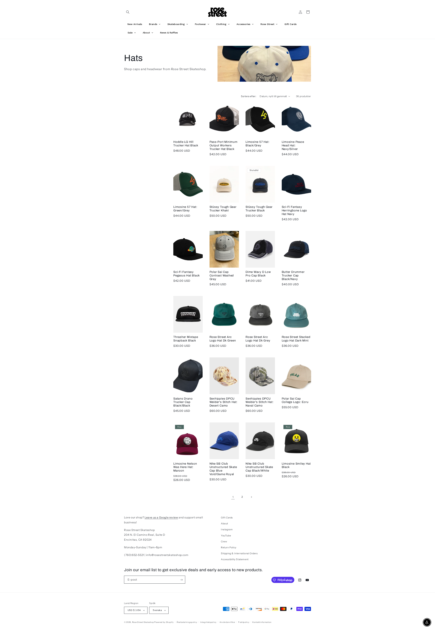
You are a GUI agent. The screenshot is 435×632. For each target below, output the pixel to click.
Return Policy (228, 547)
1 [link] (233, 497)
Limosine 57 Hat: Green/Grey (185, 208)
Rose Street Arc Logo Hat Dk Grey (258, 338)
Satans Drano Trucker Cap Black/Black (183, 402)
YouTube (226, 535)
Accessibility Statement (235, 559)
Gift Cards (227, 517)
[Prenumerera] (181, 580)
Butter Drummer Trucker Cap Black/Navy (293, 275)
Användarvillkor (227, 622)
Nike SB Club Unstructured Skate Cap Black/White (259, 467)
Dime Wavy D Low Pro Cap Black (258, 273)
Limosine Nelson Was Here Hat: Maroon (185, 467)
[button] (128, 12)
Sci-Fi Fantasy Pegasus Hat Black (186, 273)
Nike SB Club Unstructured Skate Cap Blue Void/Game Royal (223, 469)
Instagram (227, 529)
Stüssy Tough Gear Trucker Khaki (223, 208)
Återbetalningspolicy (187, 622)
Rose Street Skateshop (143, 622)
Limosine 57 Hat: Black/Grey (257, 143)
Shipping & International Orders (239, 553)
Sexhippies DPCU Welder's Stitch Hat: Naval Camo (260, 402)
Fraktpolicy (243, 622)
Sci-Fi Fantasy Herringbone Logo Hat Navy (294, 210)
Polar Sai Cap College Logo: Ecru (295, 400)
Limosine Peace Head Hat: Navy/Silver (293, 145)
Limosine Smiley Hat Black (296, 465)
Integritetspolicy (208, 622)
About (224, 523)
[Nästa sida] (251, 497)
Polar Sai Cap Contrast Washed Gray (222, 275)
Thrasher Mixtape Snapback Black (185, 338)
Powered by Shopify (164, 622)
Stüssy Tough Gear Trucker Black (259, 208)
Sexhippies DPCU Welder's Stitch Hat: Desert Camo (224, 402)
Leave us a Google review (161, 517)
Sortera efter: (248, 96)
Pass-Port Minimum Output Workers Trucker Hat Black (224, 145)
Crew (224, 541)
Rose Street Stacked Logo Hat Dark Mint (296, 338)
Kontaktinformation (262, 622)
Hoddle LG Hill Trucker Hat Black (185, 143)
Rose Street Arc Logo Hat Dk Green (223, 338)
